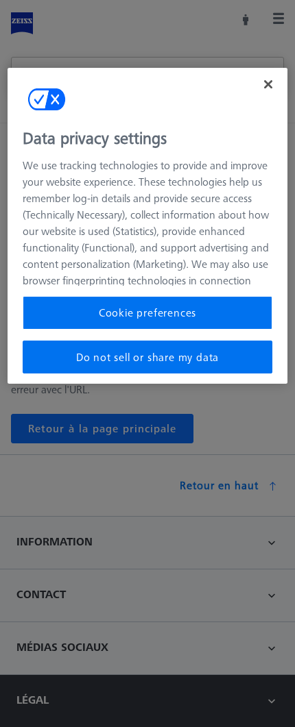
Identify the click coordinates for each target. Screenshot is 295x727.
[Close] (268, 84)
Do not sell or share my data (147, 357)
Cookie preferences (147, 312)
